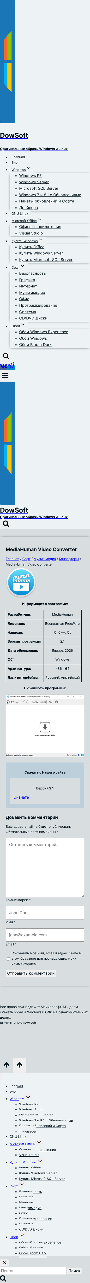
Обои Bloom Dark (35, 344)
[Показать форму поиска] (6, 356)
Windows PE (30, 175)
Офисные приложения (40, 226)
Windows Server (34, 181)
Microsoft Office (22, 1144)
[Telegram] (11, 367)
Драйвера (28, 207)
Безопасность (32, 273)
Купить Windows (23, 1162)
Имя (11, 922)
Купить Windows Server (41, 253)
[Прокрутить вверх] (6, 1066)
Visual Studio (31, 233)
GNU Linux (20, 213)
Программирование (38, 305)
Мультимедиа (32, 292)
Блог (15, 162)
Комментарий (18, 900)
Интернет (28, 286)
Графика (27, 279)
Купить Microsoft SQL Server (45, 259)
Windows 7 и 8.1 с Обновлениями (50, 194)
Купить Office (31, 246)
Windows (17, 1099)
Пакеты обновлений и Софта (46, 201)
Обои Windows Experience (43, 331)
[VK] (3, 367)
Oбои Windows (33, 338)
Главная (18, 157)
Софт (14, 1186)
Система (27, 311)
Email (11, 944)
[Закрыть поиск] (4, 1262)
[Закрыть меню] (1, 1076)
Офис (24, 298)
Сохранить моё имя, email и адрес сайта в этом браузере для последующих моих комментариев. (46, 958)
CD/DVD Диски (33, 318)
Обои (14, 1237)
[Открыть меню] (5, 376)
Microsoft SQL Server (38, 188)
